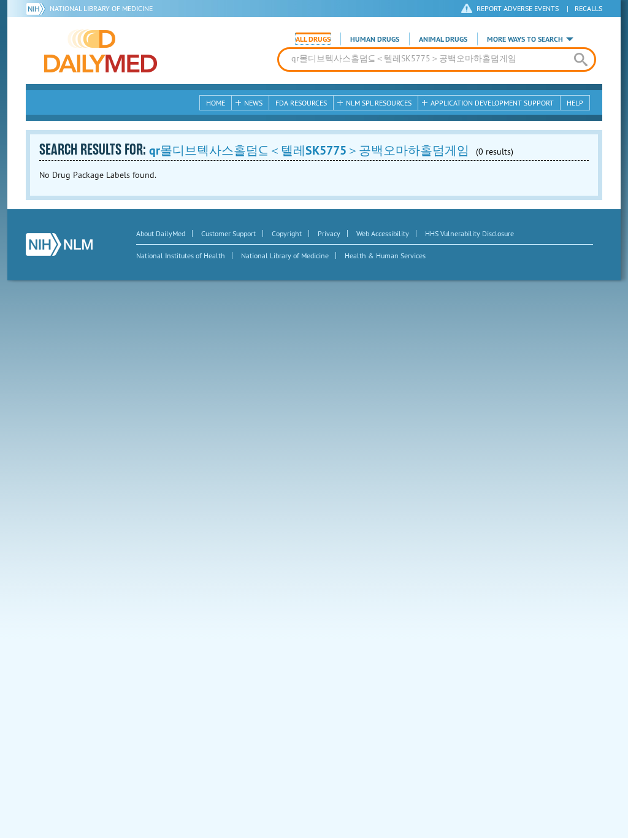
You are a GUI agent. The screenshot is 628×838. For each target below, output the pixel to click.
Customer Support (228, 233)
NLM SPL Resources (379, 102)
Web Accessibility (382, 233)
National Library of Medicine (101, 8)
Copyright (287, 233)
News (253, 102)
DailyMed (100, 50)
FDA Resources (301, 102)
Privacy (329, 233)
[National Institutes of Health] (38, 9)
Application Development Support (492, 102)
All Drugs (313, 39)
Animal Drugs (443, 39)
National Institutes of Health (180, 255)
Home (215, 102)
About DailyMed (160, 233)
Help (575, 102)
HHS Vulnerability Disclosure (469, 233)
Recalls (588, 8)
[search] (580, 59)
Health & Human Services (385, 255)
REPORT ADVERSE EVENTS (518, 8)
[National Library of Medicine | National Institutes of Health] (59, 244)
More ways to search (525, 39)
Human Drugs (374, 39)
